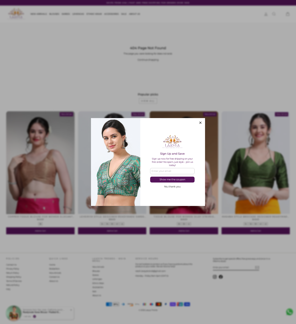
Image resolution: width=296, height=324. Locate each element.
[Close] (200, 123)
